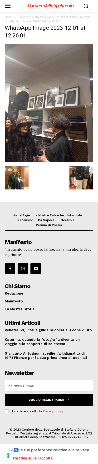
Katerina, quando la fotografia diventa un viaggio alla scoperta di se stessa (42, 341)
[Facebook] (10, 268)
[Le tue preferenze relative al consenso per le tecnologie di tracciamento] (8, 455)
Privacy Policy (53, 411)
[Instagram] (23, 268)
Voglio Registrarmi (46, 400)
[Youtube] (35, 268)
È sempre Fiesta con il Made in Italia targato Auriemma (54, 17)
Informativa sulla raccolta (29, 458)
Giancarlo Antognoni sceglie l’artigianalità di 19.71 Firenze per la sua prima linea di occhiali (46, 355)
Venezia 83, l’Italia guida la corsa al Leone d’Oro (48, 330)
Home (9, 17)
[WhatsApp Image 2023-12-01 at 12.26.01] (49, 161)
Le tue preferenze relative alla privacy (54, 450)
